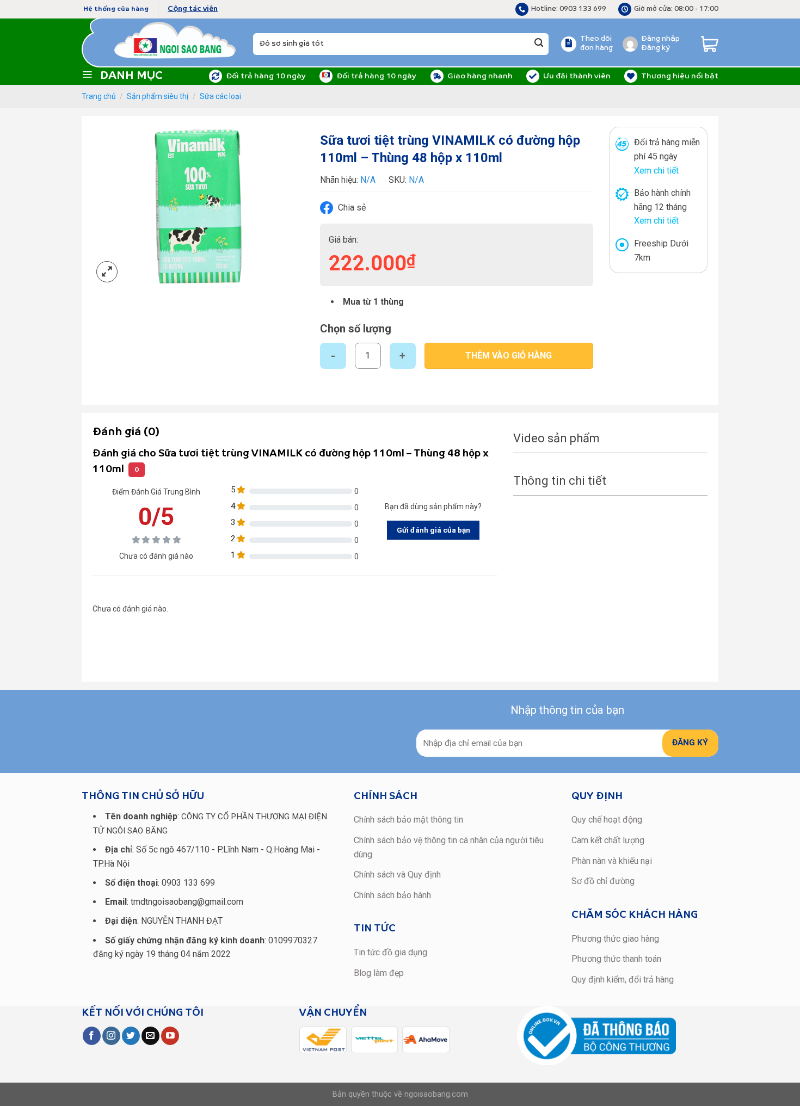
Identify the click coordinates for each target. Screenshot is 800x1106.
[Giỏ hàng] (709, 44)
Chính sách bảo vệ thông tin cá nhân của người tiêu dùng (449, 847)
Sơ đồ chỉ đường (603, 881)
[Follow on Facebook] (92, 1036)
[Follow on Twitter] (131, 1036)
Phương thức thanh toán (616, 959)
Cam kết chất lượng (607, 840)
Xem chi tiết (656, 170)
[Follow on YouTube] (170, 1036)
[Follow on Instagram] (111, 1036)
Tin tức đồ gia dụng (390, 952)
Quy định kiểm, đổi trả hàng (622, 979)
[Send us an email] (150, 1036)
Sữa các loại (220, 96)
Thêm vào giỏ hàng (508, 355)
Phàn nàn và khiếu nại (611, 861)
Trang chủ (99, 96)
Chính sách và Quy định (397, 874)
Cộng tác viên (193, 9)
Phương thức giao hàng (615, 939)
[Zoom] (107, 271)
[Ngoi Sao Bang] (175, 40)
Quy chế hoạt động (606, 819)
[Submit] (539, 44)
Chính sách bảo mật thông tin (408, 819)
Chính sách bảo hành (392, 895)
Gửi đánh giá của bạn (433, 530)
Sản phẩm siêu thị (157, 96)
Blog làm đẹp (379, 973)
